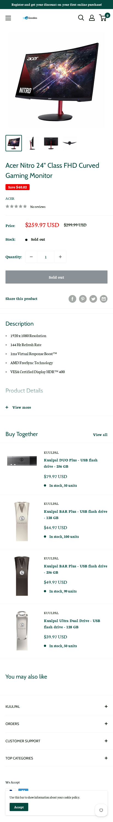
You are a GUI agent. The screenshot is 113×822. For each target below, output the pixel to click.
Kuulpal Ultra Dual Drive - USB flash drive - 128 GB (72, 623)
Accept (19, 807)
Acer (9, 198)
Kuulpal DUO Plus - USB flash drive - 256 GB (71, 463)
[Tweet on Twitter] (93, 298)
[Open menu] (8, 18)
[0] (103, 17)
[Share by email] (104, 298)
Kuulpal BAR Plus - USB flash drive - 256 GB (75, 569)
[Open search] (81, 18)
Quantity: (13, 256)
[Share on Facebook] (72, 298)
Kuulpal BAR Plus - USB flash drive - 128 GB (75, 514)
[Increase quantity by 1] (60, 257)
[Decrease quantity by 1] (31, 257)
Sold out (56, 277)
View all (100, 434)
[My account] (92, 18)
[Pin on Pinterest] (83, 298)
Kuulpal (51, 452)
